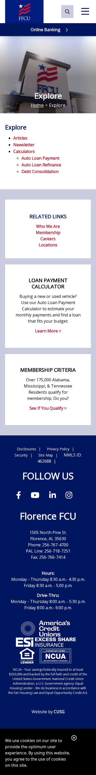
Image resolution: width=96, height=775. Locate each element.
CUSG (59, 711)
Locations (48, 245)
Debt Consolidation (40, 171)
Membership (48, 232)
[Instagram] (69, 495)
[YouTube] (36, 495)
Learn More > (48, 331)
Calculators (24, 151)
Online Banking (45, 29)
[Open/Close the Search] (67, 11)
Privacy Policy (58, 448)
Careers (48, 239)
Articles (20, 138)
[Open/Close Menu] (85, 11)
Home (37, 105)
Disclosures (26, 448)
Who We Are (48, 226)
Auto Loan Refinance (41, 165)
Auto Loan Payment (40, 158)
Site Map (45, 455)
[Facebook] (19, 495)
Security (21, 455)
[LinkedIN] (53, 495)
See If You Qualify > (48, 408)
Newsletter (24, 145)
